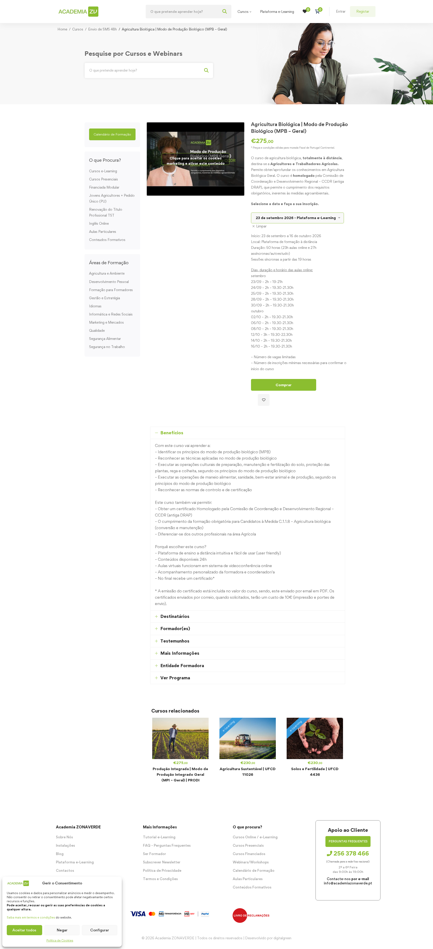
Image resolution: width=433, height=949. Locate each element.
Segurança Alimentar (105, 339)
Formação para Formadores (111, 290)
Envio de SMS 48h (102, 29)
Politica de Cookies (59, 940)
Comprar (284, 385)
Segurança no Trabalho (107, 347)
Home (62, 29)
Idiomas (95, 306)
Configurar (99, 930)
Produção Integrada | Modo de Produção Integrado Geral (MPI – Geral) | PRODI (180, 774)
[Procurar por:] (188, 11)
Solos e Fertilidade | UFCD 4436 (315, 772)
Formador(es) (175, 628)
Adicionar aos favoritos (263, 400)
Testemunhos (174, 641)
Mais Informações (179, 653)
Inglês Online (99, 223)
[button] (112, 134)
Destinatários (174, 616)
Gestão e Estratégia (104, 298)
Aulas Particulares (102, 231)
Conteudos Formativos (107, 240)
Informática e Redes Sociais (111, 314)
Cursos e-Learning (103, 171)
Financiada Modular (104, 187)
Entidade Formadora (182, 665)
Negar (62, 930)
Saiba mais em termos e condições (31, 917)
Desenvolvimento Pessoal (109, 282)
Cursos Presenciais (103, 179)
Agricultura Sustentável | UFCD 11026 (248, 772)
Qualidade (97, 330)
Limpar (261, 226)
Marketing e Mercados (106, 322)
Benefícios (171, 432)
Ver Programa (175, 677)
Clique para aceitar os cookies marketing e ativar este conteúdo (196, 160)
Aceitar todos (24, 930)
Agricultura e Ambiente (106, 273)
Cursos (77, 29)
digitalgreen (282, 938)
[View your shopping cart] (319, 11)
